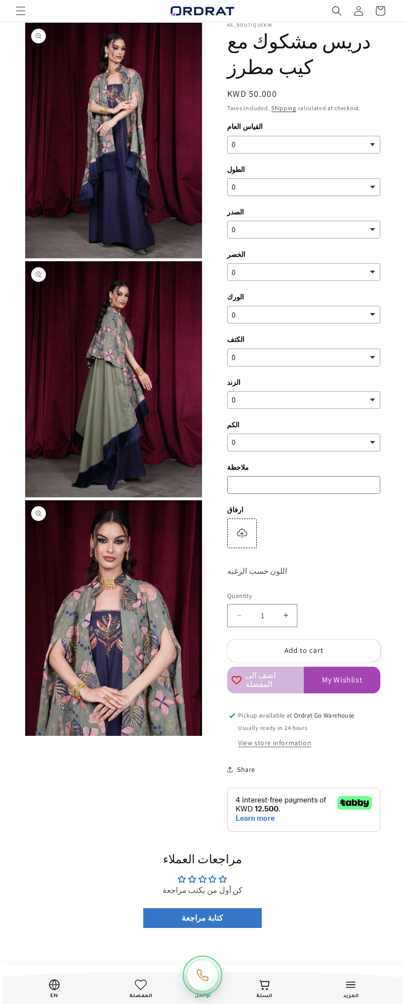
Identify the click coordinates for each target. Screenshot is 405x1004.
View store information (274, 742)
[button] (21, 11)
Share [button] (246, 769)
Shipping (283, 108)
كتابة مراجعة (202, 918)
